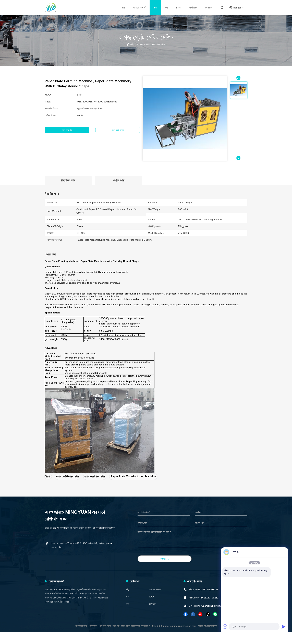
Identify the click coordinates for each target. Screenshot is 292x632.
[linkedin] (193, 614)
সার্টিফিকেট (193, 7)
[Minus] (284, 552)
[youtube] (200, 614)
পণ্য (155, 7)
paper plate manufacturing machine (133, 476)
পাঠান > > (164, 559)
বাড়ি (123, 7)
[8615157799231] (215, 614)
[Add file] (225, 626)
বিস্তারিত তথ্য (68, 180)
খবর (166, 7)
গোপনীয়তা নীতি (81, 626)
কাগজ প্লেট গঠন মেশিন (94, 476)
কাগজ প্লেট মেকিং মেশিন (155, 44)
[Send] (283, 626)
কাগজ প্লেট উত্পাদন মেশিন (67, 476)
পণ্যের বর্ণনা (118, 180)
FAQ (178, 7)
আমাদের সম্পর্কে (139, 7)
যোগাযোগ (209, 7)
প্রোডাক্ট (140, 44)
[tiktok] (208, 614)
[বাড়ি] (51, 7)
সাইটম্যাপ (93, 626)
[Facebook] (185, 614)
